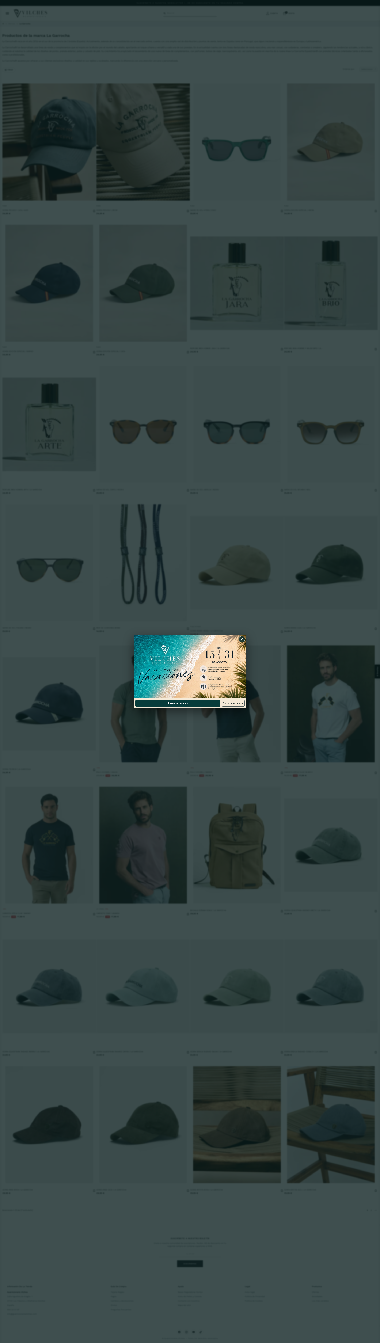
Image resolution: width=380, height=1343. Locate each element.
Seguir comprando (178, 703)
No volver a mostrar (233, 703)
